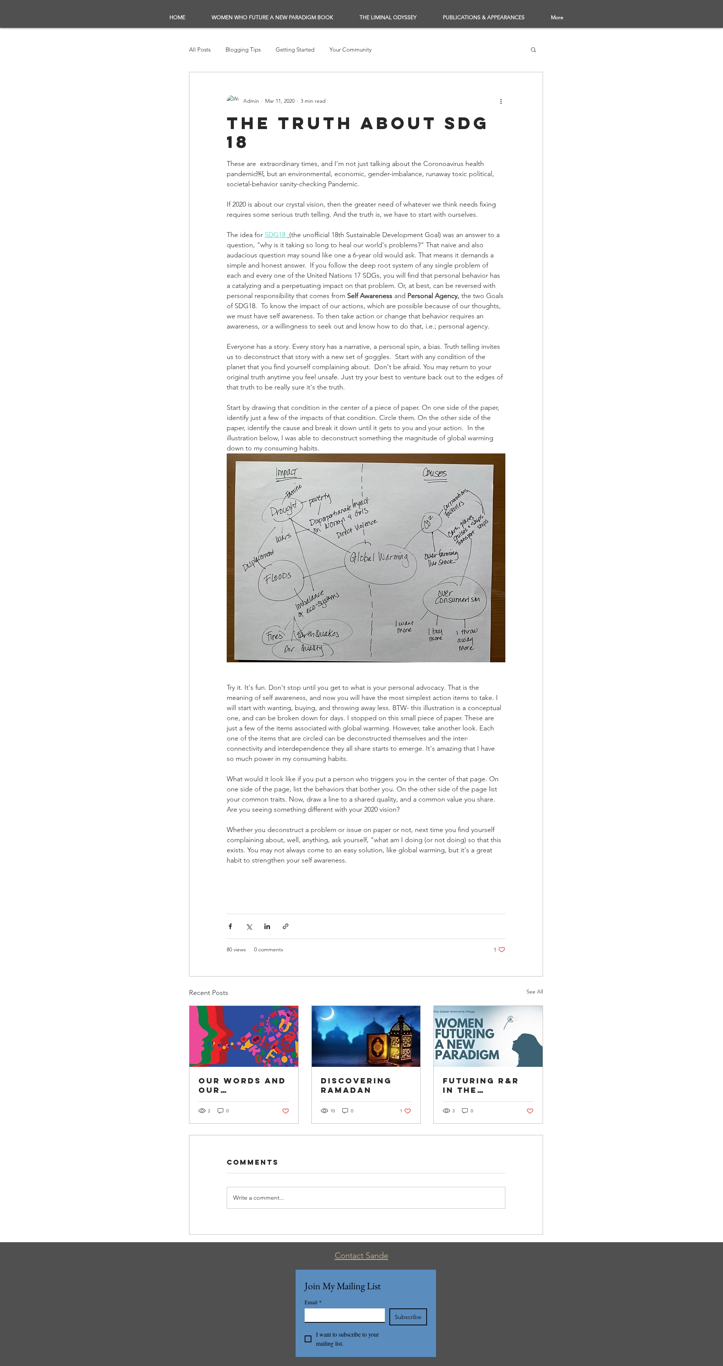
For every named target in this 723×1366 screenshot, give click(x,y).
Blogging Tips (243, 49)
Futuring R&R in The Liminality (481, 1085)
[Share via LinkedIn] (267, 926)
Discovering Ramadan (356, 1085)
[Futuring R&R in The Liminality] (488, 1036)
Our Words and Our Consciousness (242, 1085)
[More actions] (500, 100)
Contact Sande (361, 1255)
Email (313, 1302)
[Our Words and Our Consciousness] (243, 1036)
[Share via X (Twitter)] (248, 926)
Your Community (350, 49)
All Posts (199, 49)
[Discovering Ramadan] (366, 1036)
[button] (533, 49)
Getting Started (295, 49)
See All (534, 991)
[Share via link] (285, 926)
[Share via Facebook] (230, 926)
